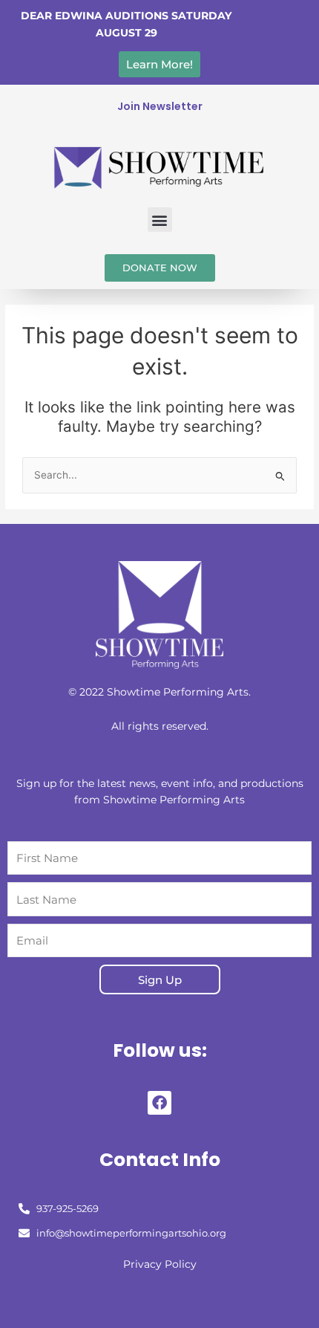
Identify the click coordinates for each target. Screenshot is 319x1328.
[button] (160, 219)
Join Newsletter (160, 106)
